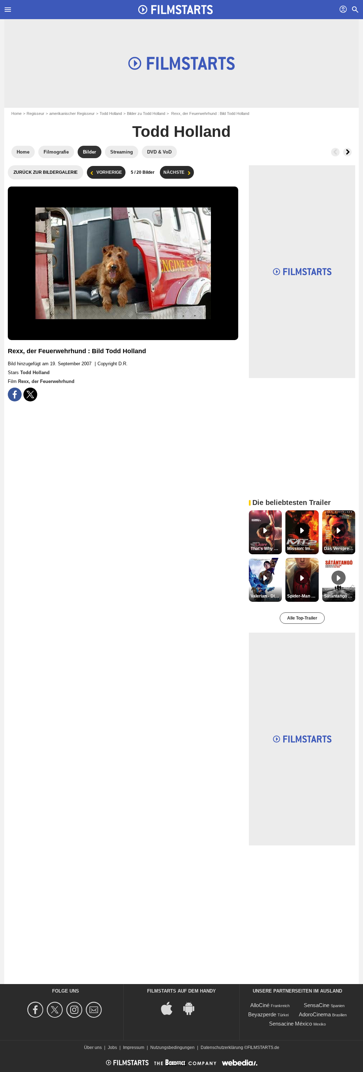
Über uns (93, 1047)
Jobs (112, 1047)
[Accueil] (175, 9)
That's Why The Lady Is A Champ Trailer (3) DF (266, 548)
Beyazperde (262, 1014)
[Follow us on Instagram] (75, 1010)
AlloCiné (259, 1005)
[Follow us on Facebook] (36, 1010)
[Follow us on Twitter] (56, 1010)
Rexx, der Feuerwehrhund (46, 381)
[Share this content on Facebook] (15, 394)
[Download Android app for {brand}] (192, 1008)
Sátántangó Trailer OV (339, 596)
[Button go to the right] (347, 152)
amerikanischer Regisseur (72, 113)
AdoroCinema (315, 1014)
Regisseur (35, 113)
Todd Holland (111, 113)
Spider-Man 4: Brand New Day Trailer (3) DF (302, 596)
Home (16, 113)
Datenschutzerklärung (222, 1047)
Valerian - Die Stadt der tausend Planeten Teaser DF (266, 596)
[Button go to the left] (335, 152)
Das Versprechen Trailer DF (339, 548)
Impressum (133, 1047)
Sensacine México (290, 1024)
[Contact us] (95, 1010)
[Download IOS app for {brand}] (170, 1008)
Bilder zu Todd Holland (146, 113)
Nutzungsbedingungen (172, 1047)
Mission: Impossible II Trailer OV (302, 548)
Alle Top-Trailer (302, 618)
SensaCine (316, 1005)
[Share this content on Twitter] (30, 394)
